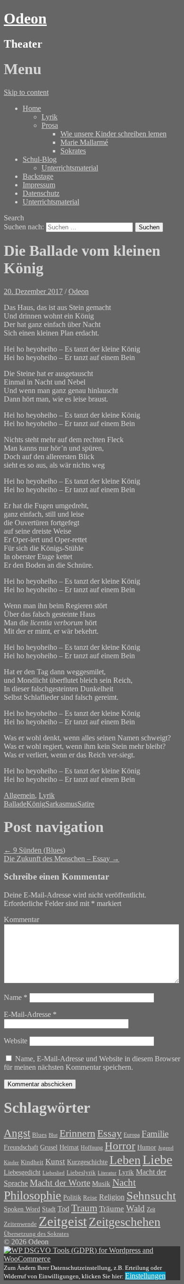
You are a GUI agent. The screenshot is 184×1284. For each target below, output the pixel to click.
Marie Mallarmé (84, 142)
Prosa (50, 125)
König (35, 804)
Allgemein (19, 795)
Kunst (55, 1161)
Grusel (49, 1147)
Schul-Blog (40, 159)
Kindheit (32, 1162)
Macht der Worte (60, 1183)
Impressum (39, 185)
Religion (112, 1197)
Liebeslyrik (81, 1172)
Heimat (69, 1147)
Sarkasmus (61, 804)
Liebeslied (53, 1172)
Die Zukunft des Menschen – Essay (61, 859)
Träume (111, 1208)
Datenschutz (41, 193)
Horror (120, 1146)
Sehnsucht (151, 1195)
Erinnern (77, 1133)
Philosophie (32, 1195)
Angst (17, 1133)
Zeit (151, 1209)
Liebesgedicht (22, 1172)
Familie (155, 1134)
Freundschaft (21, 1147)
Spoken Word (22, 1209)
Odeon (25, 18)
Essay (109, 1133)
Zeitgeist (63, 1221)
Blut (53, 1135)
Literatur (107, 1172)
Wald (135, 1208)
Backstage (38, 176)
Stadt (49, 1209)
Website (15, 1041)
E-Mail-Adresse (30, 1014)
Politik (72, 1197)
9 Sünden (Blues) (34, 850)
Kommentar (21, 919)
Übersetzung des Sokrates (36, 1234)
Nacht (124, 1182)
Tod (63, 1208)
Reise (90, 1197)
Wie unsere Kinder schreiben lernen (113, 134)
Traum (84, 1208)
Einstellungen (145, 1276)
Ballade (15, 804)
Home (32, 108)
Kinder (11, 1162)
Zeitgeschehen (124, 1222)
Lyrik (50, 117)
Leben (125, 1160)
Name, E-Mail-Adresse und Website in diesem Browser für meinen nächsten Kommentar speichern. (92, 1063)
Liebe (157, 1159)
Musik (101, 1183)
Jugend (166, 1147)
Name (15, 997)
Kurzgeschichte (87, 1162)
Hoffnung (92, 1148)
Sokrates (73, 151)
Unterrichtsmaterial (70, 168)
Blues (39, 1134)
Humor (146, 1147)
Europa (132, 1135)
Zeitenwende (20, 1224)
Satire (85, 804)
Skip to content (26, 92)
